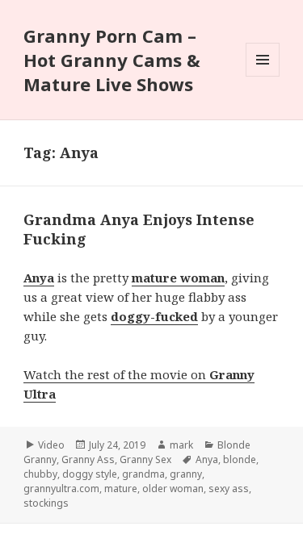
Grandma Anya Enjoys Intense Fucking (139, 229)
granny (186, 474)
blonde (239, 459)
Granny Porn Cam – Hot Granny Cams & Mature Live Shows (111, 59)
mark (181, 445)
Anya (207, 459)
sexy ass (228, 488)
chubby (40, 474)
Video (51, 445)
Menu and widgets (263, 76)
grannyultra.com (61, 488)
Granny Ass (88, 459)
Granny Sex (145, 459)
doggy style (89, 474)
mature (120, 488)
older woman (173, 488)
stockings (46, 503)
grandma (143, 474)
